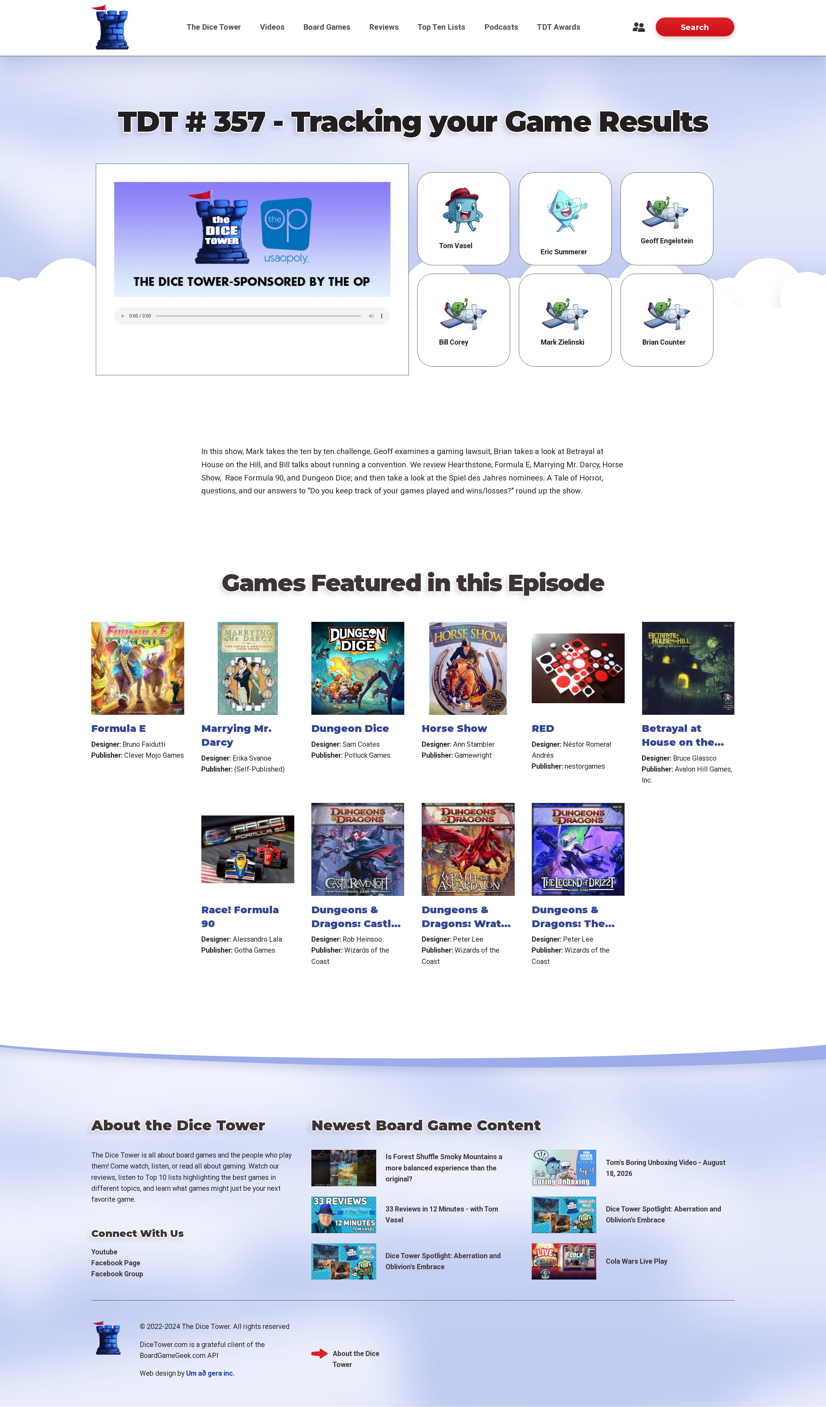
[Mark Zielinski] (565, 312)
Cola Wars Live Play (637, 1261)
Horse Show (454, 728)
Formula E (118, 728)
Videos (272, 27)
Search (695, 27)
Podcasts (501, 27)
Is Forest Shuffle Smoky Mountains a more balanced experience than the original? (444, 1168)
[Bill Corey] (463, 312)
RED (543, 728)
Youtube (104, 1252)
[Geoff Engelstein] (665, 211)
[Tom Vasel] (463, 211)
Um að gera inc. (210, 1373)
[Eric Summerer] (565, 211)
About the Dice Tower (356, 1354)
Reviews (384, 27)
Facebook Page (115, 1263)
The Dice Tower (213, 27)
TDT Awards (558, 27)
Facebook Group (117, 1274)
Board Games (326, 27)
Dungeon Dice (350, 728)
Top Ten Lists (441, 27)
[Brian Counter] (666, 312)
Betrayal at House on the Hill (678, 742)
